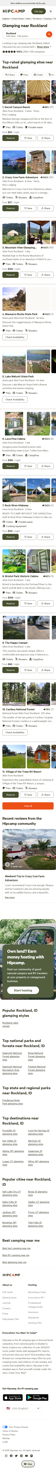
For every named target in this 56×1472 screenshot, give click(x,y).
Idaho (28, 18)
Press (5, 1313)
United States (17, 18)
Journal (6, 1302)
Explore (5, 18)
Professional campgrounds (35, 1304)
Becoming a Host (37, 1292)
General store (9, 1297)
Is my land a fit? (36, 1297)
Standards (33, 1317)
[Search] (49, 34)
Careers (6, 1308)
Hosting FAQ (35, 1322)
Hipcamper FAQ (10, 1319)
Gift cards (7, 1292)
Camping (47, 18)
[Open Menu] (50, 11)
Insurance (33, 1312)
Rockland (37, 18)
